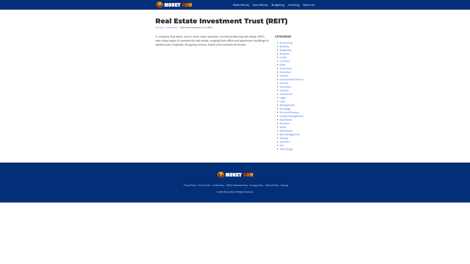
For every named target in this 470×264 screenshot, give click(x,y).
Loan (282, 101)
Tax (282, 145)
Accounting (286, 42)
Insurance (285, 86)
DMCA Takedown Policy (237, 185)
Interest (284, 90)
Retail (283, 127)
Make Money (241, 5)
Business (285, 53)
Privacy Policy (190, 185)
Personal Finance (289, 112)
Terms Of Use (204, 185)
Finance (284, 75)
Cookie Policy (218, 185)
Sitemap (284, 185)
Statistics (285, 141)
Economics (286, 68)
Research (285, 123)
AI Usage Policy (256, 185)
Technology (286, 149)
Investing (293, 5)
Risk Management (290, 134)
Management (287, 105)
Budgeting (277, 5)
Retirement (286, 130)
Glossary (159, 27)
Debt (282, 64)
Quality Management (291, 116)
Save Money (260, 5)
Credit (283, 57)
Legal (283, 97)
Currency (285, 61)
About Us (309, 5)
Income (284, 83)
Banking (284, 46)
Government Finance (291, 79)
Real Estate (286, 119)
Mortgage (285, 108)
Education (285, 72)
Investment (172, 27)
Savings (284, 138)
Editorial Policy (272, 185)
